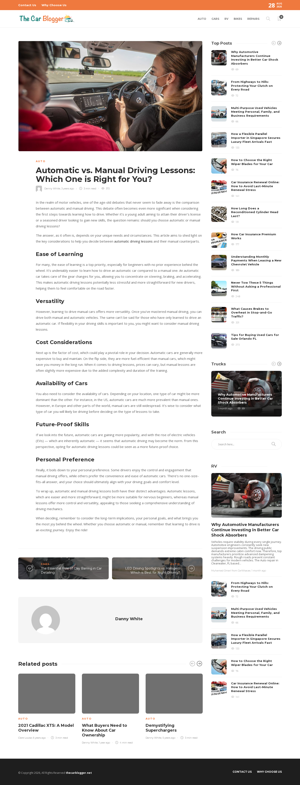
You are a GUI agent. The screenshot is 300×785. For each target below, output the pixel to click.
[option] (47, 705)
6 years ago (39, 737)
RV (226, 18)
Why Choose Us (54, 5)
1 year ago (104, 742)
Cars (215, 18)
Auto (202, 18)
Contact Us (27, 5)
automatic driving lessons (133, 241)
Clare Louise (25, 737)
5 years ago (169, 737)
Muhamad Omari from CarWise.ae (230, 570)
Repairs (253, 18)
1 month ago (225, 408)
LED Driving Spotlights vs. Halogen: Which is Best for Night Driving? (152, 570)
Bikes (238, 18)
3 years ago (67, 188)
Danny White (52, 188)
